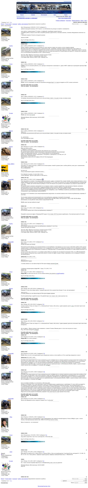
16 (43, 304)
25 (43, 461)
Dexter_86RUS (10, 163)
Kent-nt (11, 146)
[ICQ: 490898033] (25, 62)
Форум (22, 14)
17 (43, 321)
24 (43, 451)
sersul (11, 451)
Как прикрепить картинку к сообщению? (27, 18)
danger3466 (10, 179)
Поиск (65, 14)
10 (42, 179)
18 (44, 336)
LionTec (11, 45)
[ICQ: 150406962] (25, 94)
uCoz (49, 486)
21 (44, 398)
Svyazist (11, 113)
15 (43, 288)
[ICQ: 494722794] (28, 177)
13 (42, 241)
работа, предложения (23, 24)
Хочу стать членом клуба (64, 18)
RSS (70, 16)
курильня (15, 24)
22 (44, 417)
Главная (33, 14)
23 (46, 435)
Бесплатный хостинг (43, 486)
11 (42, 207)
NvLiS (10, 27)
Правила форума (76, 20)
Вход (55, 14)
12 (42, 223)
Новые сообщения (60, 20)
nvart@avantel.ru (60, 273)
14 (42, 271)
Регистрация (44, 14)
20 (44, 371)
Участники (68, 20)
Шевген (11, 80)
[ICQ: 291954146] (28, 476)
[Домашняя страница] (25, 177)
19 (44, 353)
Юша (11, 417)
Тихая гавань (8, 24)
